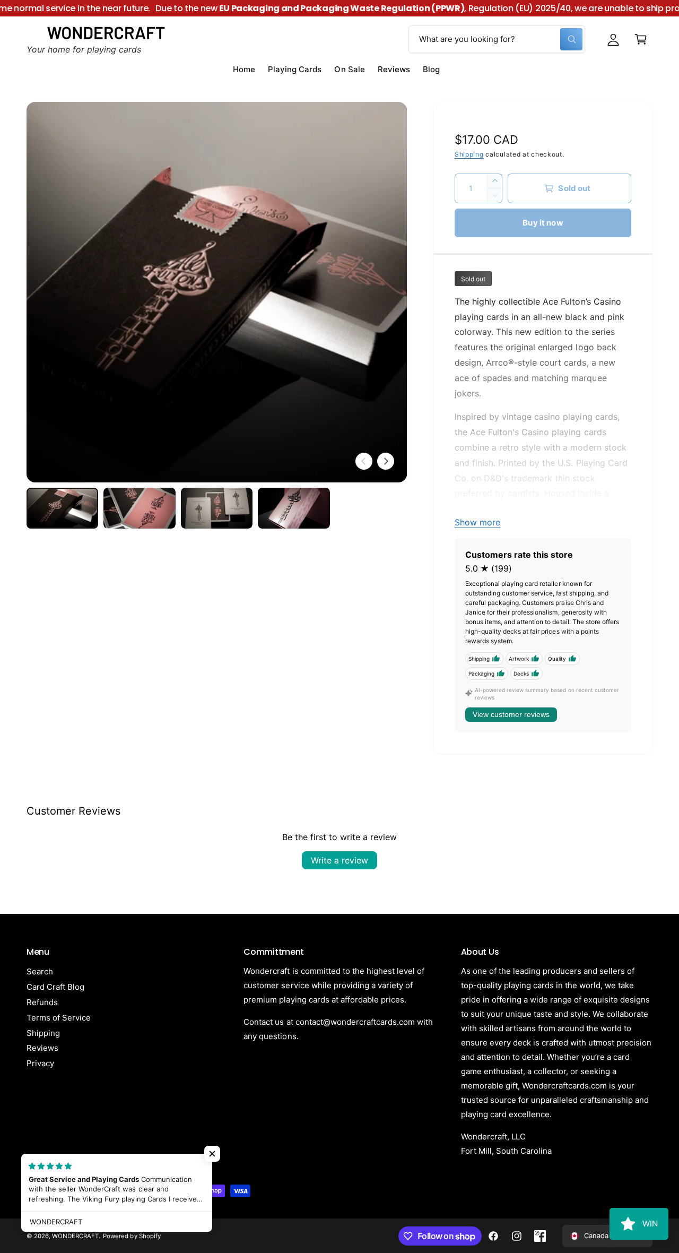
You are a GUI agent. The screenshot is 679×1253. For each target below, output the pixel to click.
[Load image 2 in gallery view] (139, 508)
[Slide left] (363, 461)
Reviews (42, 1048)
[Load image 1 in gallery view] (62, 508)
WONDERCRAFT (75, 1236)
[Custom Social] (540, 1236)
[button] (641, 39)
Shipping (469, 154)
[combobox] (496, 39)
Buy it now (543, 223)
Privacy (40, 1063)
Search (40, 971)
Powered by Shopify (131, 1236)
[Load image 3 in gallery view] (217, 508)
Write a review (339, 860)
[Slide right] (385, 461)
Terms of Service (59, 1018)
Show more (477, 522)
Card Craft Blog (55, 987)
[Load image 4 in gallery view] (293, 508)
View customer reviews (511, 714)
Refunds (42, 1002)
